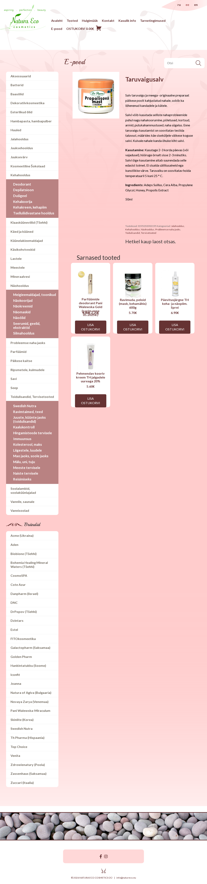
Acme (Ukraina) (22, 535)
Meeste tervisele (26, 468)
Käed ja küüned (22, 231)
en (196, 4)
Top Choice (19, 747)
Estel (14, 629)
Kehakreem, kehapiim (30, 207)
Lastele (16, 258)
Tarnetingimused (153, 20)
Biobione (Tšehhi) (24, 554)
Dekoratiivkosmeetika (27, 103)
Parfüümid (18, 351)
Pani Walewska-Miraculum (30, 710)
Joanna (16, 683)
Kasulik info (127, 20)
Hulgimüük (90, 20)
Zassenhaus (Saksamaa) (28, 773)
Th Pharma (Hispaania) (27, 737)
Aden (14, 544)
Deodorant (22, 184)
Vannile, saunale (22, 501)
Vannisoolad (20, 510)
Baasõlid (17, 94)
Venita (15, 755)
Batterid (17, 85)
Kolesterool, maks (27, 444)
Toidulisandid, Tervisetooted (32, 396)
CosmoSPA (19, 575)
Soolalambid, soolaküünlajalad (23, 490)
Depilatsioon (23, 190)
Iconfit (15, 674)
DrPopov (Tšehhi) (24, 611)
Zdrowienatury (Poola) (28, 765)
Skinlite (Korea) (22, 719)
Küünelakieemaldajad (27, 240)
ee (187, 4)
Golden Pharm (21, 657)
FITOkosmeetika (23, 639)
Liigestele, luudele (27, 450)
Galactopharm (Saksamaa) (30, 647)
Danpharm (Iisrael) (24, 594)
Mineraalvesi (20, 276)
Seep (14, 388)
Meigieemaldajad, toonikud (34, 295)
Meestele (18, 267)
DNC (14, 602)
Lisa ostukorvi (90, 327)
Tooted (72, 20)
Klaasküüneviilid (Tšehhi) (29, 222)
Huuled (16, 130)
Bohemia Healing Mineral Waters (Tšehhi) (29, 564)
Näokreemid (23, 306)
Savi (14, 379)
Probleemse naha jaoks (28, 343)
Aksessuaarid (21, 76)
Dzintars (17, 620)
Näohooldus (20, 285)
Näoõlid (19, 318)
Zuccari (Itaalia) (22, 782)
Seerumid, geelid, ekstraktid (26, 325)
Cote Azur (18, 584)
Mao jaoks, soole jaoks (30, 456)
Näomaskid (22, 312)
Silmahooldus (23, 333)
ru (179, 4)
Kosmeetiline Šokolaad (28, 166)
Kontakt (108, 20)
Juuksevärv (19, 157)
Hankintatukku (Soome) (28, 665)
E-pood (56, 28)
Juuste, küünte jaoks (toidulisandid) (29, 419)
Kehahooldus (20, 175)
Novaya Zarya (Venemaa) (30, 702)
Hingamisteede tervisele (32, 433)
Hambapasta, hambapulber (31, 121)
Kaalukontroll (24, 427)
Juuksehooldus (22, 148)
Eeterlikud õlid (21, 112)
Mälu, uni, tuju (24, 462)
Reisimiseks (22, 479)
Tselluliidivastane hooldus (33, 213)
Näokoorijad (23, 300)
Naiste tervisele (25, 473)
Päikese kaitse (21, 361)
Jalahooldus (20, 139)
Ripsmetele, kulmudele (27, 370)
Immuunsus (22, 439)
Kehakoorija (22, 201)
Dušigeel (20, 196)
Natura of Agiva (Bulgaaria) (31, 692)
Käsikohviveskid (23, 249)
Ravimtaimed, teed (28, 412)
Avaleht (57, 20)
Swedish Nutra (24, 406)
